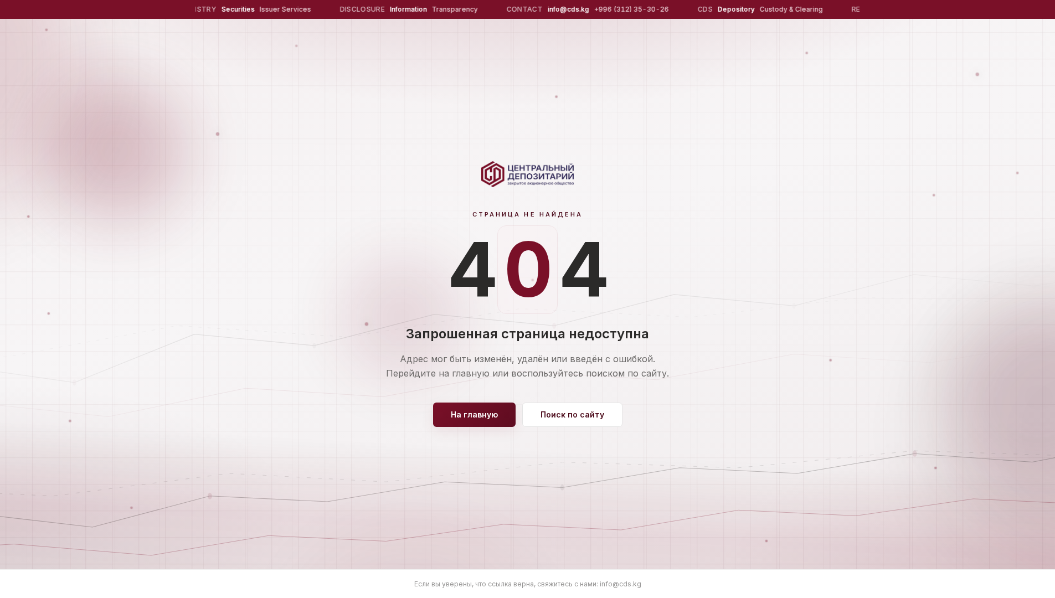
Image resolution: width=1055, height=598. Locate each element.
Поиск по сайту (572, 414)
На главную (474, 414)
